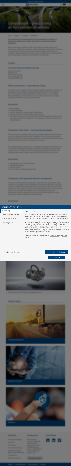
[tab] (11, 211)
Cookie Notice (54, 235)
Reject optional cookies (56, 252)
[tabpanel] (47, 224)
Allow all (56, 257)
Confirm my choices (11, 252)
